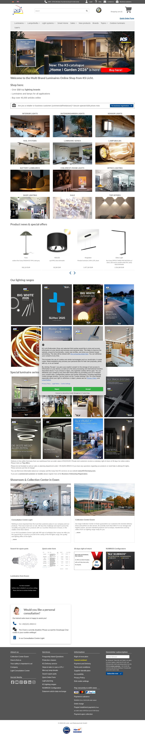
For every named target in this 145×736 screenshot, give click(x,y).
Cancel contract (80, 660)
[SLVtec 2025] (57, 304)
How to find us (15, 660)
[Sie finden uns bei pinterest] (20, 681)
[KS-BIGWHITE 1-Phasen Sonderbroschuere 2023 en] (88, 396)
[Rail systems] (30, 153)
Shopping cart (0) (116, 11)
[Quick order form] (56, 560)
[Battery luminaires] (30, 180)
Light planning (47, 681)
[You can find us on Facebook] (12, 681)
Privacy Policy (79, 678)
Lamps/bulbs (33, 23)
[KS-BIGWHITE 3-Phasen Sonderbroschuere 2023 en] (119, 396)
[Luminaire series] (72, 153)
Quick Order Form (127, 18)
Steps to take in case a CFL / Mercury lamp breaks (53, 668)
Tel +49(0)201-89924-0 (27, 624)
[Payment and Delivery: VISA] (76, 692)
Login (90, 2)
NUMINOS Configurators (51, 688)
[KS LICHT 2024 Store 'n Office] (119, 346)
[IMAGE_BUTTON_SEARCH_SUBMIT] (86, 11)
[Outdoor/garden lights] (72, 126)
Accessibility (79, 674)
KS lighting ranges (49, 684)
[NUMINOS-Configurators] (120, 560)
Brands (96, 23)
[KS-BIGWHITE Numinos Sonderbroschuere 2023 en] (57, 396)
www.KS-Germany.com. (87, 471)
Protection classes (49, 660)
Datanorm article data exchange (54, 691)
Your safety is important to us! (21, 664)
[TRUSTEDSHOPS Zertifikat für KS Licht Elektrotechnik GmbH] (98, 10)
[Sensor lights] (115, 126)
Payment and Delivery (82, 664)
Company (14, 667)
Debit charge (79, 704)
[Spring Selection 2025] (119, 304)
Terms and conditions (82, 667)
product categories (115, 666)
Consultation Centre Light (34, 638)
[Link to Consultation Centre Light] (16, 638)
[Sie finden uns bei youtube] (16, 681)
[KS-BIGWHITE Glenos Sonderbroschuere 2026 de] (26, 396)
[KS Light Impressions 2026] (26, 346)
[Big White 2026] (26, 304)
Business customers (125, 2)
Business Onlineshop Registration (74, 474)
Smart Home (62, 23)
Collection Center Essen (19, 657)
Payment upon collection (83, 714)
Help (100, 2)
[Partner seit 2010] (67, 730)
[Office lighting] (115, 180)
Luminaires (19, 23)
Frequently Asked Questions (52, 657)
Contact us (111, 2)
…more (14, 539)
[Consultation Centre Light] (41, 500)
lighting (32, 89)
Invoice (85, 700)
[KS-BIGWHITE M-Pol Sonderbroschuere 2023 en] (119, 438)
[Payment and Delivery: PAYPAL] (91, 692)
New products (84, 23)
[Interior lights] (30, 126)
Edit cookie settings (81, 681)
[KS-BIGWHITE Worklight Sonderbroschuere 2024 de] (57, 438)
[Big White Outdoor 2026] (88, 304)
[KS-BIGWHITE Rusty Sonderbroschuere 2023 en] (88, 438)
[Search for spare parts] (24, 560)
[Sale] (72, 208)
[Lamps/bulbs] (115, 153)
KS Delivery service (49, 664)
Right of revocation (81, 657)
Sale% (17, 28)
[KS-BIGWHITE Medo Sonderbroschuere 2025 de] (26, 438)
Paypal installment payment (86, 708)
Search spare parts (49, 674)
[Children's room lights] (72, 180)
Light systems (48, 23)
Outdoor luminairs (117, 23)
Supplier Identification (82, 671)
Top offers (26, 463)
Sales (73, 23)
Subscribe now (113, 673)
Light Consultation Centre (20, 671)
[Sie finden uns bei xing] (24, 681)
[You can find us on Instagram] (33, 681)
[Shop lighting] (30, 208)
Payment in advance (81, 697)
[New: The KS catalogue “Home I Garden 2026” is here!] (72, 53)
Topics (104, 23)
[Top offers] (115, 208)
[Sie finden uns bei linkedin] (29, 681)
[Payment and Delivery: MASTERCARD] (82, 692)
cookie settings (29, 632)
